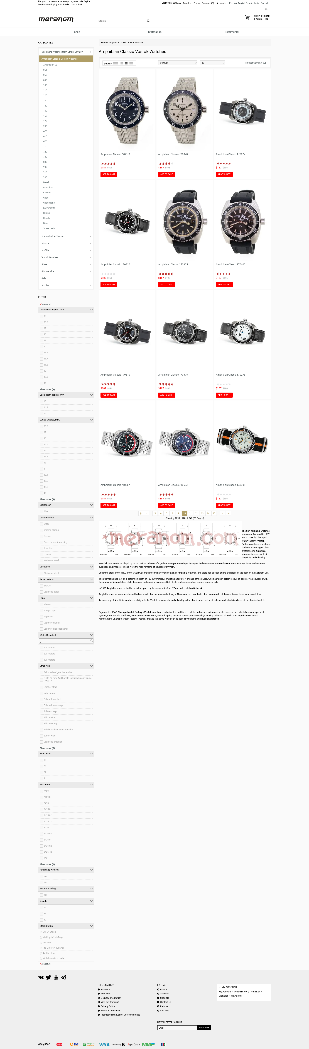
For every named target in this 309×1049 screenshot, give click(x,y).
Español (250, 3)
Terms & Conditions (111, 1010)
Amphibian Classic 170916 (115, 264)
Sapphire (48, 616)
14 (208, 513)
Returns (164, 1006)
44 (45, 383)
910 (45, 172)
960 (45, 177)
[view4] (121, 63)
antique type (50, 610)
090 (45, 80)
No (45, 876)
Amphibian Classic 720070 (173, 154)
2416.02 (48, 833)
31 (45, 913)
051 (45, 70)
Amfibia (45, 250)
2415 (46, 803)
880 (45, 162)
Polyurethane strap (53, 705)
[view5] (115, 63)
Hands (46, 218)
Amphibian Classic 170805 (173, 264)
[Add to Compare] (151, 148)
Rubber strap (50, 711)
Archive (45, 285)
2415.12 (48, 821)
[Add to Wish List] (146, 148)
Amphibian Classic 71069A (173, 485)
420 (45, 131)
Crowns (47, 192)
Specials (164, 998)
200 (45, 126)
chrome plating (51, 530)
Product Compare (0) (255, 62)
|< (141, 513)
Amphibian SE (50, 64)
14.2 (46, 407)
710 (45, 146)
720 (45, 151)
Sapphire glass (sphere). (56, 628)
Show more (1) (47, 389)
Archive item (49, 953)
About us (105, 993)
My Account (225, 991)
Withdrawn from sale (53, 958)
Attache (45, 243)
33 (45, 316)
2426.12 (48, 851)
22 (45, 772)
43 (45, 370)
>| (228, 513)
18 (45, 760)
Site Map (164, 1010)
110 (45, 90)
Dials (45, 223)
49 (45, 493)
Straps (46, 213)
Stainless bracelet (53, 741)
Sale (43, 278)
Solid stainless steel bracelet (58, 729)
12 (196, 513)
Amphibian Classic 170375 (173, 374)
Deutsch (265, 3)
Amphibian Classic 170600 (230, 264)
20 (45, 766)
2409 (46, 791)
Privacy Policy (108, 1006)
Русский (233, 3)
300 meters (49, 659)
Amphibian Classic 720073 (115, 154)
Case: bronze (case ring (55, 542)
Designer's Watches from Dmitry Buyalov (62, 51)
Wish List (255, 991)
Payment (105, 989)
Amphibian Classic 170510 (115, 374)
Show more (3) (47, 864)
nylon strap (49, 693)
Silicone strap (50, 723)
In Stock (47, 942)
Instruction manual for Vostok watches (120, 1014)
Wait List (223, 995)
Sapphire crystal (52, 622)
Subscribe (204, 1027)
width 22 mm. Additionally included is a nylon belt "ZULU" (68, 680)
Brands (163, 989)
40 (45, 334)
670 (45, 141)
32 (45, 919)
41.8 (46, 364)
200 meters (49, 653)
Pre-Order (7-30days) (53, 947)
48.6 (46, 487)
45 (45, 438)
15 (45, 413)
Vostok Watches (49, 257)
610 (45, 136)
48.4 (46, 474)
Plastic (47, 604)
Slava (44, 264)
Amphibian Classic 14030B (231, 485)
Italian (257, 3)
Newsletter (236, 995)
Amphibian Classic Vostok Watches (59, 58)
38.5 (46, 322)
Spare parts (49, 228)
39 (45, 328)
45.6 (46, 444)
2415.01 (48, 809)
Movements (49, 208)
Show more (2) (47, 499)
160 (45, 116)
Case (45, 197)
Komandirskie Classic (52, 236)
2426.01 (48, 839)
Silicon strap (50, 717)
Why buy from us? (110, 1002)
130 (45, 100)
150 (45, 110)
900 (45, 167)
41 (45, 340)
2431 (46, 858)
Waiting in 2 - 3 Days (53, 937)
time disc (48, 548)
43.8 (46, 377)
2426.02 (48, 845)
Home (104, 42)
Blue (46, 511)
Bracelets (48, 187)
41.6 (46, 352)
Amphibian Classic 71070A (115, 485)
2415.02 (48, 815)
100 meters (49, 647)
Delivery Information (111, 998)
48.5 (46, 481)
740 (45, 156)
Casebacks (49, 202)
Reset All (46, 304)
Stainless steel (51, 573)
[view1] (131, 63)
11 (190, 513)
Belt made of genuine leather (58, 672)
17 (45, 907)
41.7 (46, 358)
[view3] (126, 63)
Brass (47, 524)
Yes (46, 882)
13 (45, 401)
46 (45, 450)
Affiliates (164, 993)
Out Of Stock (49, 931)
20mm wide (49, 735)
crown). (47, 554)
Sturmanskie (47, 271)
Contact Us (165, 1002)
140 (45, 105)
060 (45, 75)
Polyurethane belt (52, 699)
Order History (240, 991)
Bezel (46, 182)
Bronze (47, 536)
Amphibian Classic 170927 (230, 154)
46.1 (46, 456)
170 (45, 121)
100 (45, 85)
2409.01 (48, 797)
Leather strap (50, 687)
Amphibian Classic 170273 (230, 374)
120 (45, 95)
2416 (46, 827)
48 (45, 462)
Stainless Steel (51, 560)
